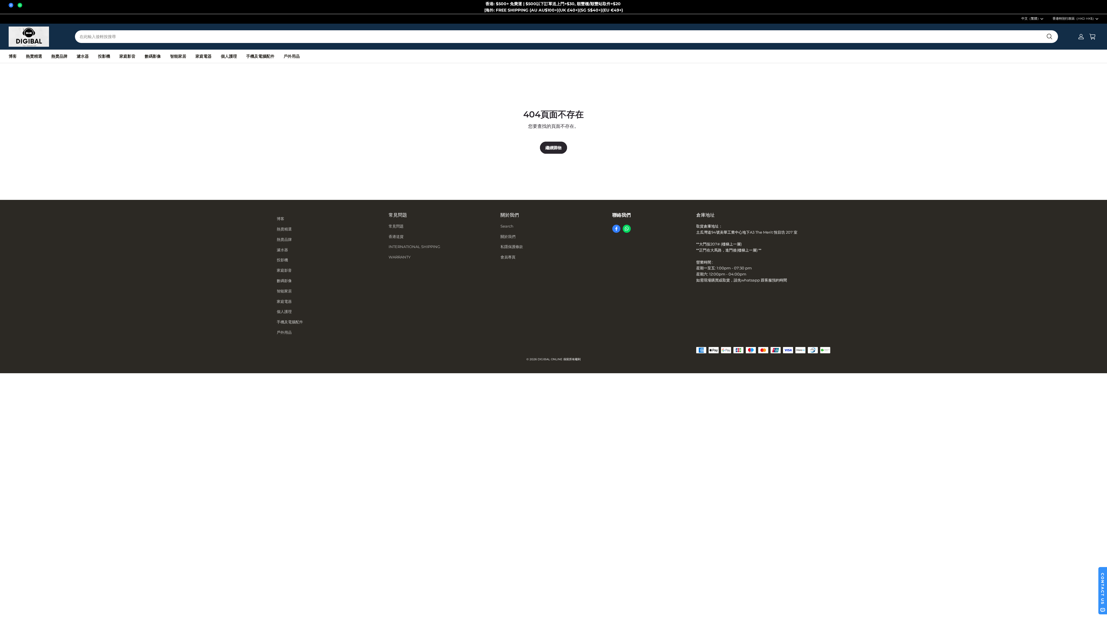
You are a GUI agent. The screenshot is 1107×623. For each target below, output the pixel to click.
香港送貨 (396, 236)
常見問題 (396, 226)
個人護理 (229, 56)
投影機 (104, 56)
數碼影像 (153, 56)
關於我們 (507, 236)
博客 (13, 56)
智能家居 (178, 56)
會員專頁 (507, 257)
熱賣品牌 (59, 56)
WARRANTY (400, 257)
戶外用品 (292, 56)
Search (506, 226)
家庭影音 (127, 56)
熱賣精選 (34, 56)
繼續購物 (553, 147)
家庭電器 (203, 56)
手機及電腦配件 (260, 56)
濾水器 (83, 56)
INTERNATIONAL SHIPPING (414, 246)
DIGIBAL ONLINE (550, 359)
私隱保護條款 (511, 246)
